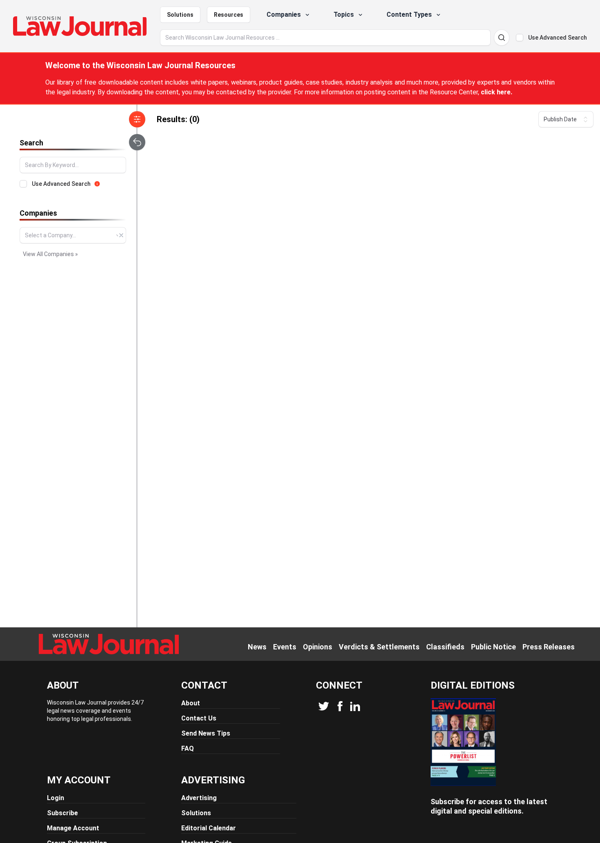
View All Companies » (50, 254)
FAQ (187, 748)
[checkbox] (519, 37)
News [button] (257, 646)
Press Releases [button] (548, 646)
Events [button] (284, 646)
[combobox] (73, 235)
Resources (228, 14)
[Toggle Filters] (137, 119)
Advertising (199, 798)
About (190, 703)
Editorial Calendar (208, 828)
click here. (496, 92)
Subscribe (62, 813)
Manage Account (73, 828)
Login (55, 798)
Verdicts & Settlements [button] (379, 646)
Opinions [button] (317, 646)
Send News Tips (205, 733)
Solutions (180, 14)
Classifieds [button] (445, 646)
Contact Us (198, 718)
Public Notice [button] (493, 646)
